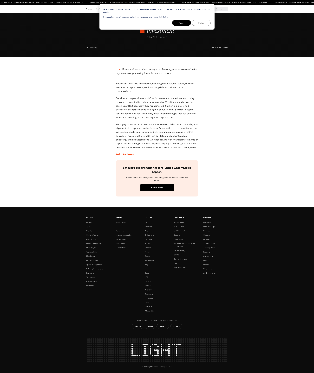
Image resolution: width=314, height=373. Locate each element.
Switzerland (149, 235)
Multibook (90, 285)
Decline (201, 23)
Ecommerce (120, 243)
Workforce (90, 231)
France (147, 269)
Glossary (206, 239)
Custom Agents (92, 235)
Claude (150, 326)
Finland (147, 252)
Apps (88, 227)
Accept (181, 23)
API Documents (209, 273)
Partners (206, 252)
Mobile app (90, 256)
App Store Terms (180, 267)
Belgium (148, 256)
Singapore (149, 294)
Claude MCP (91, 239)
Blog (205, 260)
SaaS (117, 227)
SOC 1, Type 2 (179, 227)
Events (206, 264)
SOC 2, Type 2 (179, 231)
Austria (147, 231)
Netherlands (150, 260)
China (147, 302)
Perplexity (163, 326)
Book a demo (221, 9)
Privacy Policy (179, 251)
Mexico (147, 285)
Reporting (90, 273)
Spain (147, 273)
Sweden (148, 248)
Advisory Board (209, 248)
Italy (146, 264)
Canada (148, 281)
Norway (148, 243)
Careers (206, 235)
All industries (121, 248)
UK (146, 222)
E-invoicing (178, 239)
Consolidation (91, 281)
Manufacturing (121, 231)
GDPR (176, 255)
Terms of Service (180, 259)
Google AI (176, 326)
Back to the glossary (125, 154)
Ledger (89, 222)
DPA (175, 263)
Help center (208, 269)
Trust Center (179, 222)
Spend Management (94, 264)
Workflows (90, 277)
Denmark (148, 239)
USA (146, 277)
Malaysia (148, 307)
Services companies (123, 235)
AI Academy (208, 256)
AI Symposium (209, 243)
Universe (206, 231)
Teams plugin (91, 252)
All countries (150, 311)
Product (89, 9)
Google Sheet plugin (94, 243)
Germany (148, 227)
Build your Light (209, 227)
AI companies (121, 222)
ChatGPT (137, 326)
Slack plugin (91, 248)
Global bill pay (92, 260)
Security (177, 235)
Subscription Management (96, 269)
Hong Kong (149, 298)
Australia (148, 290)
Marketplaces (121, 239)
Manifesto (207, 222)
